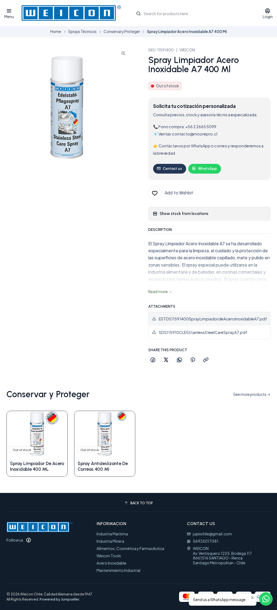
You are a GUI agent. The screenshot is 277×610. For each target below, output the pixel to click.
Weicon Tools (109, 555)
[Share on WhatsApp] (179, 360)
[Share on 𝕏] (166, 360)
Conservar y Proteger (122, 32)
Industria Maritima (112, 533)
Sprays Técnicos (82, 32)
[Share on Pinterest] (192, 360)
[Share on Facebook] (152, 360)
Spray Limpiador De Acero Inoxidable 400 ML (37, 466)
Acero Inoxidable (111, 563)
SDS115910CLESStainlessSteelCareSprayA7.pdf (203, 332)
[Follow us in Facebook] (28, 540)
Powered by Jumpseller (59, 599)
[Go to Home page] (71, 13)
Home (55, 32)
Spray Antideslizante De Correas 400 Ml (103, 466)
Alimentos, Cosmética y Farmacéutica (130, 548)
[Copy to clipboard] (205, 360)
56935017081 (205, 541)
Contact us (172, 168)
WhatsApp (207, 168)
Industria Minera (110, 541)
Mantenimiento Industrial (118, 570)
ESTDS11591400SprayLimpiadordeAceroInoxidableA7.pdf (213, 318)
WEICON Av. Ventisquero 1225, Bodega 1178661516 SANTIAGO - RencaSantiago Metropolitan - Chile (222, 555)
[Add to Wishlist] (57, 433)
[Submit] (138, 13)
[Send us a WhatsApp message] (266, 599)
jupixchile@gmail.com (212, 533)
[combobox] (193, 13)
